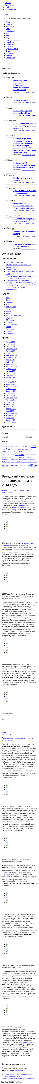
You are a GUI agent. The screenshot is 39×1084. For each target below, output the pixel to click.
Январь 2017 (11, 389)
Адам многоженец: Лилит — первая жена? (24, 192)
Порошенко (11, 449)
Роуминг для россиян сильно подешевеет (18, 1079)
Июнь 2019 (10, 353)
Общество (10, 44)
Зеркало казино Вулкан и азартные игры (24, 219)
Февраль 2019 (11, 355)
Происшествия (12, 49)
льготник (27, 462)
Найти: (4, 437)
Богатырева (25, 449)
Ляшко (16, 452)
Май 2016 (9, 406)
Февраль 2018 (11, 366)
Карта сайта (9, 5)
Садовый (31, 452)
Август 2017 (10, 378)
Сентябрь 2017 (11, 375)
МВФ (24, 446)
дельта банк (33, 454)
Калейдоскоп (11, 31)
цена (33, 465)
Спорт (8, 51)
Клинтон (20, 446)
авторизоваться (18, 1070)
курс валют (12, 457)
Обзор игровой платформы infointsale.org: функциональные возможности (21, 85)
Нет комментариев (28, 92)
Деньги (9, 24)
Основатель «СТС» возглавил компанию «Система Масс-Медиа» (23, 205)
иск (3, 457)
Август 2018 (10, 360)
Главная (8, 3)
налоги (33, 461)
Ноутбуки (10, 42)
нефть (5, 465)
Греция (12, 452)
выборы (5, 461)
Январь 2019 (11, 357)
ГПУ (30, 449)
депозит (27, 454)
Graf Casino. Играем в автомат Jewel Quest (22, 112)
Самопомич (26, 452)
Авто (8, 22)
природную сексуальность (12, 874)
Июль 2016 (10, 402)
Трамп (3, 454)
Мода (8, 38)
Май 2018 (9, 362)
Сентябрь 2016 (11, 398)
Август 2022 (10, 342)
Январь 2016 (11, 415)
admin (4, 490)
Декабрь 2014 (11, 420)
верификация (25, 459)
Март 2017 (10, 384)
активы (19, 459)
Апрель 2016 (11, 409)
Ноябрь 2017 (11, 371)
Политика (10, 46)
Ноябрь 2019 (11, 344)
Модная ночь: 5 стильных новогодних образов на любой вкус (17, 1075)
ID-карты (8, 446)
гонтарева (32, 459)
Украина (19, 454)
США (20, 451)
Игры (8, 29)
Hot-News (5, 14)
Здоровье (10, 26)
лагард (23, 462)
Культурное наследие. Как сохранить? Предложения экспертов (25, 125)
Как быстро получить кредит (22, 179)
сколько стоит (15, 465)
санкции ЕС (24, 465)
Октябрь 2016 (11, 395)
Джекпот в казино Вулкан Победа (24, 232)
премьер (4, 459)
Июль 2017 (10, 380)
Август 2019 (10, 351)
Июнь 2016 (10, 404)
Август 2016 (10, 400)
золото (18, 461)
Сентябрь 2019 (11, 349)
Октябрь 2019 (11, 346)
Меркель (28, 446)
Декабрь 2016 (11, 391)
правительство (30, 457)
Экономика (10, 58)
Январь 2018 (11, 369)
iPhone (13, 446)
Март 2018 (10, 364)
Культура (9, 35)
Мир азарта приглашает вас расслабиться (24, 245)
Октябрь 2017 (11, 373)
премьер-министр (12, 459)
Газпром (5, 451)
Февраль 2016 (11, 413)
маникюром (27, 1042)
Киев (16, 446)
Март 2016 (10, 411)
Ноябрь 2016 (11, 393)
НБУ (33, 446)
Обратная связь (11, 9)
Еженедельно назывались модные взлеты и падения (17, 506)
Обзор (3, 449)
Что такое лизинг (21, 100)
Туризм (9, 55)
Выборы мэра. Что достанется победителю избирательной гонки (24, 165)
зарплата (11, 462)
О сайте (8, 7)
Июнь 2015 (10, 418)
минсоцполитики (10, 454)
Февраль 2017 (11, 386)
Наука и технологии (14, 40)
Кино (8, 33)
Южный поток (21, 457)
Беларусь (19, 449)
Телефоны (10, 53)
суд (29, 465)
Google (4, 446)
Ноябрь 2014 (11, 422)
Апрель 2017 (11, 382)
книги (5, 457)
